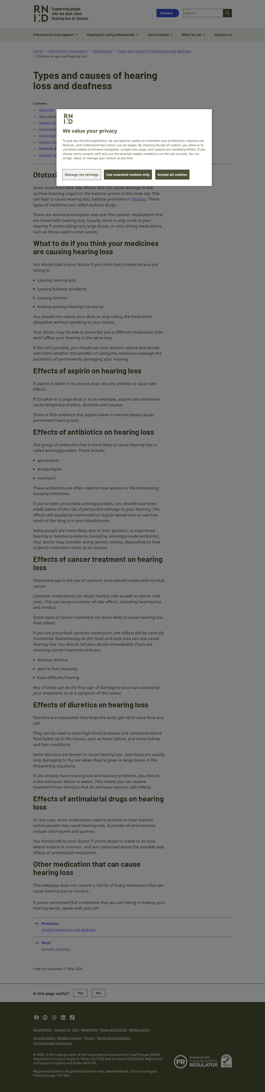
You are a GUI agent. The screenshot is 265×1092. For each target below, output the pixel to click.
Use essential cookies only (128, 174)
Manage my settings (82, 174)
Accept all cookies (172, 174)
